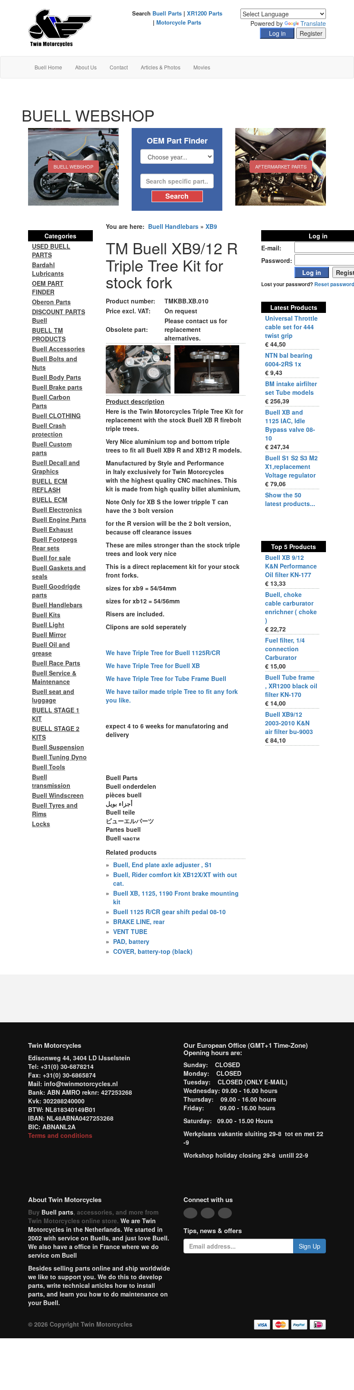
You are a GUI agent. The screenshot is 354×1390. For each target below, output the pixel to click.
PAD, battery (131, 941)
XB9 (211, 226)
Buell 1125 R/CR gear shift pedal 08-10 (169, 911)
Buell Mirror (49, 634)
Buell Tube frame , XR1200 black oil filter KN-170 (291, 686)
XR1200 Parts (204, 13)
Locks (41, 823)
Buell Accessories (58, 348)
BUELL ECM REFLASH (49, 485)
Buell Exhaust (52, 529)
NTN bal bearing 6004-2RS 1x (289, 359)
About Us (86, 67)
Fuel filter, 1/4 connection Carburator (285, 649)
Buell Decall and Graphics (56, 466)
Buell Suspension (58, 747)
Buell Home (48, 67)
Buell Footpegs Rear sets (54, 543)
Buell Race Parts (56, 663)
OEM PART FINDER (47, 287)
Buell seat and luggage (53, 695)
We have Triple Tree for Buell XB (153, 665)
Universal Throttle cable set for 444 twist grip (291, 327)
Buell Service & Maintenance (54, 677)
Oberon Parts (51, 301)
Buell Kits (46, 614)
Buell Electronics (57, 509)
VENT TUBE (130, 931)
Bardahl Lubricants (48, 269)
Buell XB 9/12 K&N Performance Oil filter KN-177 (291, 566)
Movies (201, 67)
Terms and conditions (60, 1135)
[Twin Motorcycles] (60, 27)
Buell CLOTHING (56, 415)
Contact (119, 67)
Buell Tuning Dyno (59, 757)
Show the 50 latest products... (290, 499)
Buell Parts (167, 13)
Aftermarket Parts (281, 166)
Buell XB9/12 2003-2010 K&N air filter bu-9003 (289, 723)
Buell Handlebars (173, 226)
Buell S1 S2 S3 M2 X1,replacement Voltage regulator (291, 466)
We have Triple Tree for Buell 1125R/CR (163, 652)
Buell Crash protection (49, 429)
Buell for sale (51, 557)
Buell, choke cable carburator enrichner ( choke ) (291, 607)
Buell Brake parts (57, 387)
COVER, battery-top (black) (153, 951)
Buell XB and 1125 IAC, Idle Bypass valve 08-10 (290, 425)
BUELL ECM (49, 499)
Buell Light (48, 624)
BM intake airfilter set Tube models (291, 388)
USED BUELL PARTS (51, 250)
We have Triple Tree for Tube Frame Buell (166, 678)
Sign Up (309, 1246)
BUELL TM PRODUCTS (49, 334)
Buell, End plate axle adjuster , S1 (162, 864)
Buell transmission (51, 781)
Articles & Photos (160, 67)
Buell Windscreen (58, 795)
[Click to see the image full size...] (138, 368)
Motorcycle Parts (178, 22)
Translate (313, 23)
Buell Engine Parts (59, 519)
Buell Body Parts (56, 377)
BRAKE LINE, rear (138, 921)
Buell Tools (48, 766)
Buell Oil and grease (51, 648)
